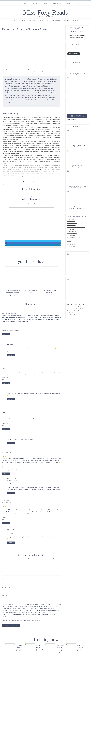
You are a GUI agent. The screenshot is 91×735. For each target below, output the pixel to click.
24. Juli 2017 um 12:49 (7, 364)
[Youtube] (86, 1)
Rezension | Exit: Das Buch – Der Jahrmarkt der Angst (77, 186)
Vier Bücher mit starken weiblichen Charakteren (77, 146)
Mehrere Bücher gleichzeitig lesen (77, 166)
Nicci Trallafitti (7, 406)
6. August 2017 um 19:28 (12, 390)
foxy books (25, 203)
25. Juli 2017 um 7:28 (7, 408)
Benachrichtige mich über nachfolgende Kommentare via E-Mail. (23, 620)
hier (48, 614)
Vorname (69, 100)
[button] (6, 241)
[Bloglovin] (84, 1)
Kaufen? (31, 71)
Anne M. (4, 450)
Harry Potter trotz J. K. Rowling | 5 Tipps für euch (77, 207)
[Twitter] (78, 1)
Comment (5, 562)
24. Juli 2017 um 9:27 (7, 309)
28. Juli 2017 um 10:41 (7, 502)
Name (4, 578)
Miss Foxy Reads (45, 12)
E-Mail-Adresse (7, 587)
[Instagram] (82, 1)
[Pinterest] (80, 1)
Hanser (26, 69)
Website (4, 595)
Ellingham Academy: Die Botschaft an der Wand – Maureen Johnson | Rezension (13, 293)
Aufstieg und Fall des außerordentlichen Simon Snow (40, 193)
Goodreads (73, 37)
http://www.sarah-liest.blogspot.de (11, 330)
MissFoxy (9, 478)
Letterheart (38, 203)
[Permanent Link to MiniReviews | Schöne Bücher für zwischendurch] (49, 266)
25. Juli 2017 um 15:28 (7, 452)
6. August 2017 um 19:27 (12, 340)
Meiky (3, 500)
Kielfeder (31, 203)
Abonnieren (73, 53)
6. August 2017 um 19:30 (12, 529)
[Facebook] (75, 1)
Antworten (6, 334)
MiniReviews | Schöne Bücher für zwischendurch (49, 292)
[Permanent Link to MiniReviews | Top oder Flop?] (31, 266)
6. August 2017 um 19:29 (12, 480)
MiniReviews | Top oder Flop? (31, 291)
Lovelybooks (81, 37)
